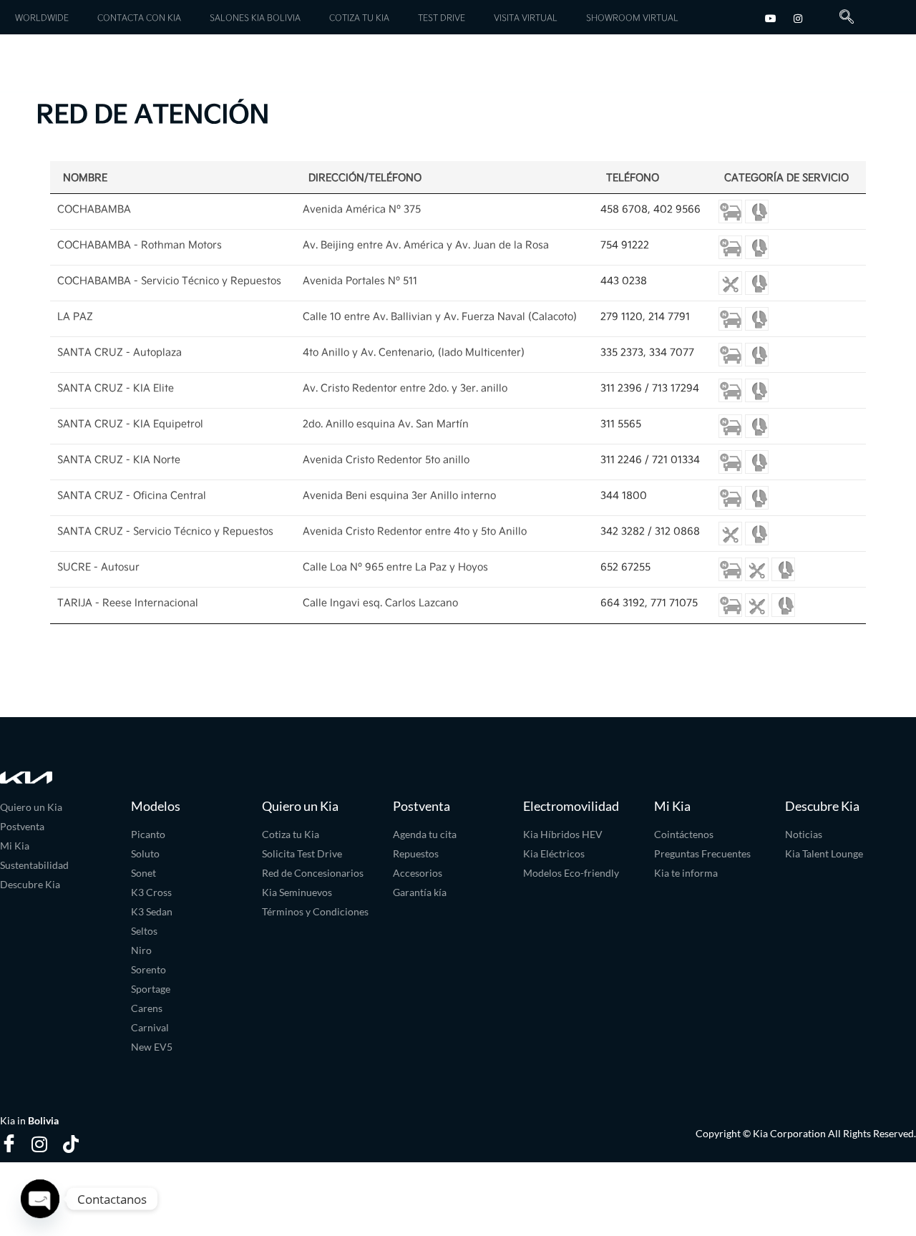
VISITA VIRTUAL (525, 17)
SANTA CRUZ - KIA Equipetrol (130, 423)
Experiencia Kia (812, 62)
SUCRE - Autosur (98, 566)
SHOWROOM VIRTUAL (632, 17)
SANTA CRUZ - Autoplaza (119, 352)
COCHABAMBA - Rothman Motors (139, 244)
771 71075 (674, 602)
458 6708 (624, 208)
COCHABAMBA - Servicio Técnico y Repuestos (169, 280)
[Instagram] (798, 17)
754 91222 (624, 244)
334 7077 (671, 352)
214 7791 (669, 316)
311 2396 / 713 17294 (649, 387)
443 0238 (623, 280)
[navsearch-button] (841, 17)
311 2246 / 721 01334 (650, 459)
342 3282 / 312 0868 (650, 530)
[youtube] (770, 17)
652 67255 (625, 566)
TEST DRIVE (441, 17)
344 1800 (623, 495)
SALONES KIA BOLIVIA (255, 17)
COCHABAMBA (94, 208)
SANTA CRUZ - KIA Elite (115, 387)
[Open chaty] (40, 1198)
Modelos (50, 66)
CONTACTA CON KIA (139, 17)
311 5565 (620, 423)
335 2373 (621, 352)
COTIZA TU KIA (359, 17)
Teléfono (632, 177)
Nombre (85, 177)
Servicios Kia (168, 66)
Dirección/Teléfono (365, 177)
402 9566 (677, 208)
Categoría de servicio (786, 177)
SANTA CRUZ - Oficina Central (131, 495)
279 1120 (621, 316)
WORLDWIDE (42, 17)
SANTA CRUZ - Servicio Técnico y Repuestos (165, 530)
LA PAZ (75, 316)
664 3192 (622, 602)
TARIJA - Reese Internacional (127, 602)
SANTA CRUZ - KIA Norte (118, 459)
